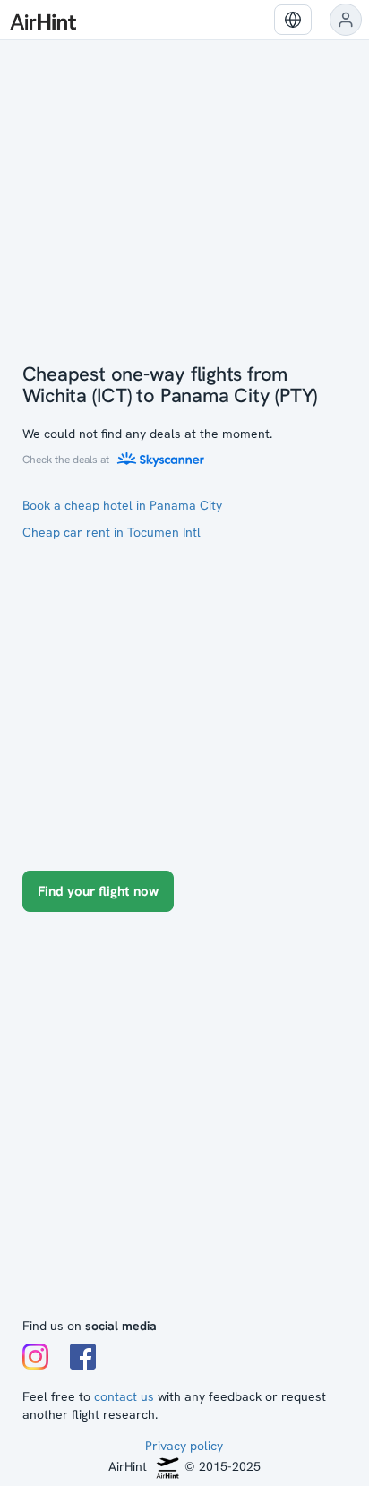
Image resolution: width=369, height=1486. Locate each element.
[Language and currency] (293, 19)
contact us (124, 1396)
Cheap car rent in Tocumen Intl (111, 532)
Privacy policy (184, 1446)
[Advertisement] (184, 1123)
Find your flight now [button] (98, 891)
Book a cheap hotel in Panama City (122, 505)
